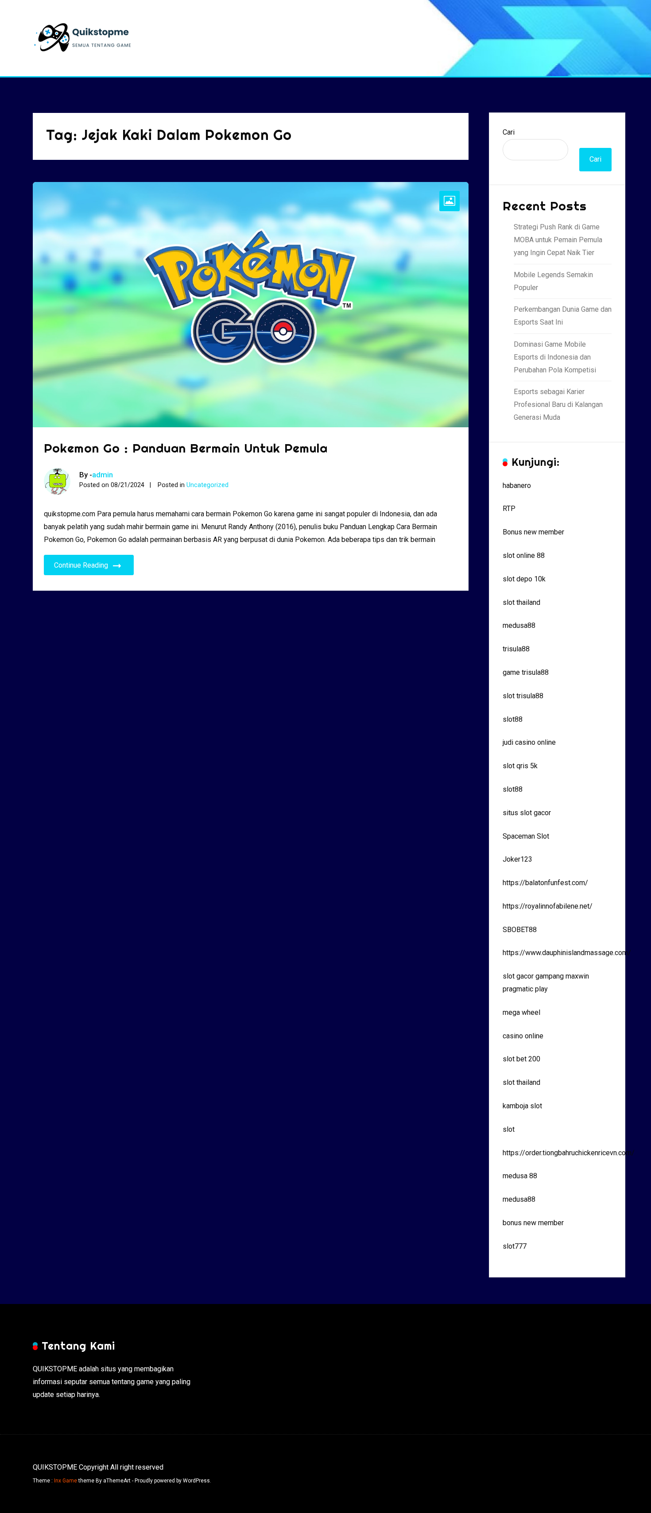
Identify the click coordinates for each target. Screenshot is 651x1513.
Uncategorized (207, 485)
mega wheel (521, 1012)
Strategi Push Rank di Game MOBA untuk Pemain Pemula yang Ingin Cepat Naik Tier (558, 240)
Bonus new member (533, 532)
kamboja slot (522, 1106)
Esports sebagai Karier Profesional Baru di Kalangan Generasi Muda (558, 404)
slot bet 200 (521, 1059)
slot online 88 (524, 555)
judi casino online (529, 742)
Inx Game (65, 1481)
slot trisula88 (523, 696)
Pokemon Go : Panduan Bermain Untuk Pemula (186, 448)
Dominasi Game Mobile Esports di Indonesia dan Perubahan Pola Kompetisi (555, 357)
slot (509, 1129)
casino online (523, 1036)
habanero (517, 485)
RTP (509, 508)
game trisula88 (526, 672)
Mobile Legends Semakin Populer (553, 281)
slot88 (513, 719)
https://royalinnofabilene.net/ (548, 906)
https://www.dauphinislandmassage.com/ (567, 952)
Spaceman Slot (526, 836)
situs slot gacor (527, 813)
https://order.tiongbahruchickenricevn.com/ (569, 1153)
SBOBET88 (520, 929)
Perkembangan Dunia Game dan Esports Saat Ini (563, 315)
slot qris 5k (520, 766)
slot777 (515, 1246)
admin (102, 474)
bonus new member (533, 1223)
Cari (509, 132)
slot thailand (521, 602)
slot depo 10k (524, 579)
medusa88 (519, 625)
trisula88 (516, 649)
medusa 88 (520, 1176)
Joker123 (517, 859)
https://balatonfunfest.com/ (545, 882)
